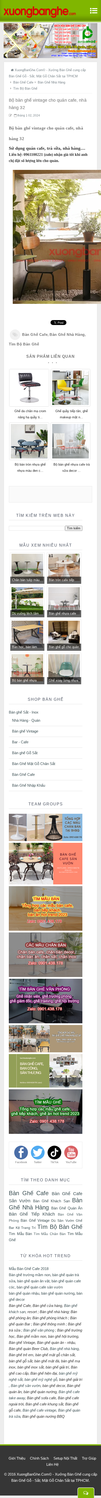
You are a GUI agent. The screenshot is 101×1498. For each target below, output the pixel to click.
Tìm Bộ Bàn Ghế (24, 344)
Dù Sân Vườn (62, 1220)
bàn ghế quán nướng (58, 1293)
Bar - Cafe (20, 742)
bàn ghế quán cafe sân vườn (40, 1287)
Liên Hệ (52, 1464)
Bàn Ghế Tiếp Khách (32, 1214)
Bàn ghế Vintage (25, 731)
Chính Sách (39, 1458)
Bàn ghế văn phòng (38, 1330)
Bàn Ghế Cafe (35, 334)
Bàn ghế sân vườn (25, 1386)
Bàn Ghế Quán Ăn (67, 1208)
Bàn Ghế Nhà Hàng (67, 334)
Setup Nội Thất (65, 1458)
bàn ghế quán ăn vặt (33, 1281)
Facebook (21, 1162)
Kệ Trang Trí (26, 1228)
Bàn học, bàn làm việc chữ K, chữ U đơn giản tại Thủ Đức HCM (27, 647)
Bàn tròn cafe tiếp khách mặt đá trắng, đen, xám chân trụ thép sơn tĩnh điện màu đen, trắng (63, 580)
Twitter (38, 1162)
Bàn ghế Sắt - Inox (23, 712)
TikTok (54, 1162)
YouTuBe (71, 1162)
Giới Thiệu (17, 1458)
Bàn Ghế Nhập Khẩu (28, 785)
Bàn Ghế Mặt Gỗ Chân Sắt (33, 764)
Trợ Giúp (89, 1458)
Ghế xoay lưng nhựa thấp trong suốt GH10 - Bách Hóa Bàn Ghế (64, 681)
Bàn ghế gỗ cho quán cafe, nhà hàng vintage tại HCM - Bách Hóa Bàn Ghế (64, 647)
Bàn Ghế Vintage (35, 1220)
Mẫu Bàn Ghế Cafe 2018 (29, 1269)
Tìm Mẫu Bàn (20, 1234)
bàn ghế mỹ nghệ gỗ (41, 1379)
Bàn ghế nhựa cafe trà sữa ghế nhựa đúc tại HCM (62, 614)
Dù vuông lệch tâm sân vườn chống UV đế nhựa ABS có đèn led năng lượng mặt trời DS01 (27, 614)
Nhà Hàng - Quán (26, 720)
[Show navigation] (92, 13)
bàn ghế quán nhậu (24, 1293)
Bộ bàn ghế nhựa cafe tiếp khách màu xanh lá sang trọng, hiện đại (26, 681)
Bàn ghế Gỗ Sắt (25, 753)
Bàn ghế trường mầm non (29, 1275)
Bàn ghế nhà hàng (64, 1349)
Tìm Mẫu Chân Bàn (50, 1234)
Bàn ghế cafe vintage (39, 1410)
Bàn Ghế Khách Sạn (51, 1201)
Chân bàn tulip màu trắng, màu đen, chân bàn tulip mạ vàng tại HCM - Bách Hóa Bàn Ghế (27, 580)
